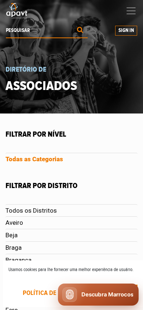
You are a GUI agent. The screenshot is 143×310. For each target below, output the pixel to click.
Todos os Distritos (31, 210)
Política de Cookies (52, 293)
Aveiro (14, 222)
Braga (14, 247)
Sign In (126, 30)
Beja (12, 235)
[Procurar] (80, 30)
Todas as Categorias (34, 159)
